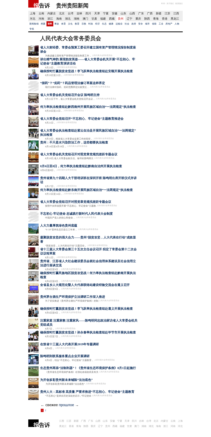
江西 (176, 13)
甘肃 (94, 18)
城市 (147, 24)
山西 (132, 13)
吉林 (79, 13)
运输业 (119, 24)
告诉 (44, 5)
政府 (133, 24)
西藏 (112, 18)
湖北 (68, 18)
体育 (63, 24)
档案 (43, 24)
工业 (161, 24)
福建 (103, 18)
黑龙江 (175, 18)
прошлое (66, 405)
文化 (70, 24)
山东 (123, 13)
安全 (140, 24)
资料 (50, 24)
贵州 (120, 18)
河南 (41, 18)
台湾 (70, 13)
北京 (62, 13)
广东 (141, 13)
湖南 (76, 18)
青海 (156, 18)
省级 (154, 24)
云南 (41, 13)
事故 (56, 24)
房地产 (168, 24)
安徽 (114, 13)
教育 (77, 24)
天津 (97, 13)
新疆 (158, 13)
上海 (32, 13)
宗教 (84, 24)
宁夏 (106, 13)
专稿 (31, 29)
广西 (150, 13)
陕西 (147, 18)
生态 (104, 24)
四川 (88, 13)
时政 (90, 24)
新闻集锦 (34, 24)
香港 (164, 18)
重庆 (138, 18)
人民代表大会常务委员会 (102, 55)
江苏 (167, 13)
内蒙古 (51, 13)
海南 (59, 18)
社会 (127, 24)
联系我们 (179, 3)
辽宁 (129, 18)
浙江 (50, 18)
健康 (111, 24)
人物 (177, 24)
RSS (163, 3)
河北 (32, 18)
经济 (97, 24)
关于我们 (170, 3)
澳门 (85, 18)
